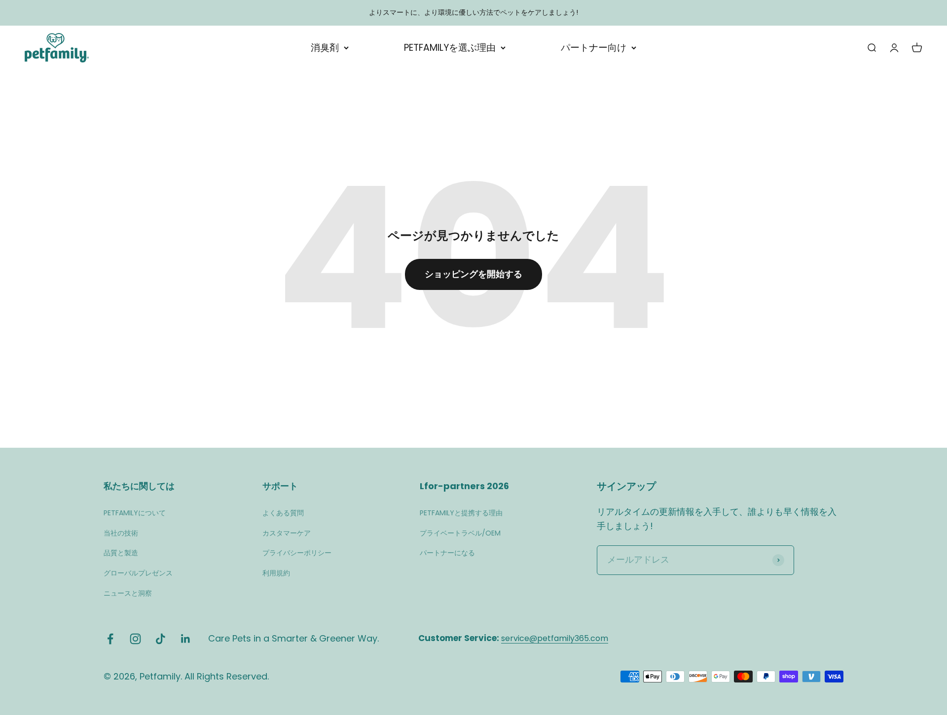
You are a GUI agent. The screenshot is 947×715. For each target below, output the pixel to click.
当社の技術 (121, 533)
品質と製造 (121, 553)
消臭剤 (325, 47)
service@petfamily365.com (554, 638)
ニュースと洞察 (128, 593)
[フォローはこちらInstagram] (135, 638)
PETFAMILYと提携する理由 (461, 513)
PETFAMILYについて (135, 513)
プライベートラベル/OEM (460, 533)
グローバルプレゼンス (138, 573)
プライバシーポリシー (296, 553)
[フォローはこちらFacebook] (110, 638)
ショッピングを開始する (473, 274)
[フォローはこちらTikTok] (160, 638)
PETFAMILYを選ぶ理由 (450, 47)
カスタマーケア (286, 533)
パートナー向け (593, 47)
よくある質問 (283, 513)
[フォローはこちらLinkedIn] (185, 638)
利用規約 (276, 573)
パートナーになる (447, 553)
